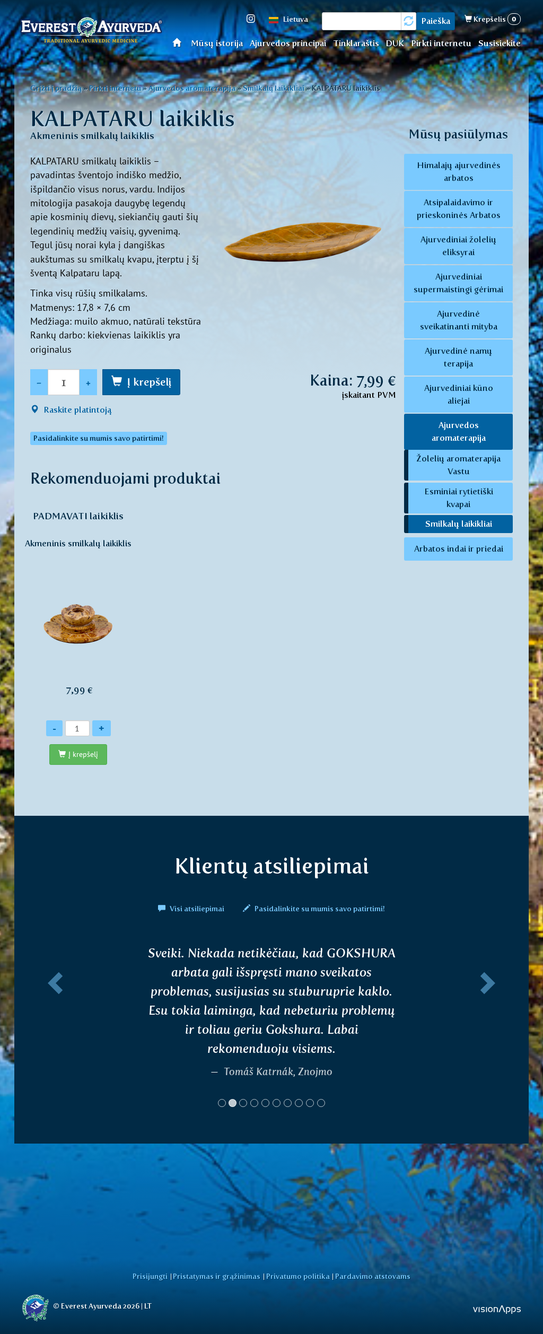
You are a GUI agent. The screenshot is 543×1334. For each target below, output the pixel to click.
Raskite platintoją (76, 410)
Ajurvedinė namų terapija (458, 357)
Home (180, 42)
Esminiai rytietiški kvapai (458, 497)
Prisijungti (150, 1276)
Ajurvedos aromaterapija (191, 88)
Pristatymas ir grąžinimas (216, 1276)
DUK (395, 43)
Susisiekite (499, 43)
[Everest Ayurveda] (91, 31)
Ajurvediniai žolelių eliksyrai (458, 245)
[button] (53, 1031)
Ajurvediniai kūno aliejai (458, 394)
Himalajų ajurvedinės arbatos (459, 171)
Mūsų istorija (217, 43)
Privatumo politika (298, 1276)
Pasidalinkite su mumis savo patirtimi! (319, 908)
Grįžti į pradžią (56, 88)
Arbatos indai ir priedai (458, 549)
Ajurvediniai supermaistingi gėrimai (458, 283)
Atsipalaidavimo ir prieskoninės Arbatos (459, 208)
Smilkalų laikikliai (273, 88)
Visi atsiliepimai (197, 908)
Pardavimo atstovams (372, 1276)
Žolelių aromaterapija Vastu (458, 465)
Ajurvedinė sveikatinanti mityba (458, 320)
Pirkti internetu (441, 43)
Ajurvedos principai (288, 43)
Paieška (435, 21)
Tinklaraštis (356, 43)
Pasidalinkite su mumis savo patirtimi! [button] (98, 438)
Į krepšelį (149, 382)
